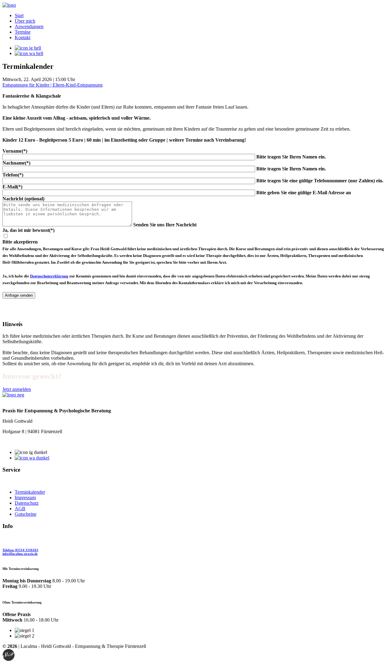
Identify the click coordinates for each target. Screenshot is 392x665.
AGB (20, 508)
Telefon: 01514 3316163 (20, 550)
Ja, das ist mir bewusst (28, 230)
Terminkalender (30, 492)
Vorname (14, 151)
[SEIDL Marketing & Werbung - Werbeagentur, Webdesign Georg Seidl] (8, 659)
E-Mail (12, 186)
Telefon (12, 174)
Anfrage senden (19, 295)
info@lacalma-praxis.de (20, 553)
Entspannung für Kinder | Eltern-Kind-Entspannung (52, 84)
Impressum (25, 497)
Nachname (16, 162)
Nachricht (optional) (23, 198)
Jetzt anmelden (16, 389)
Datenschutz (27, 503)
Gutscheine (25, 514)
